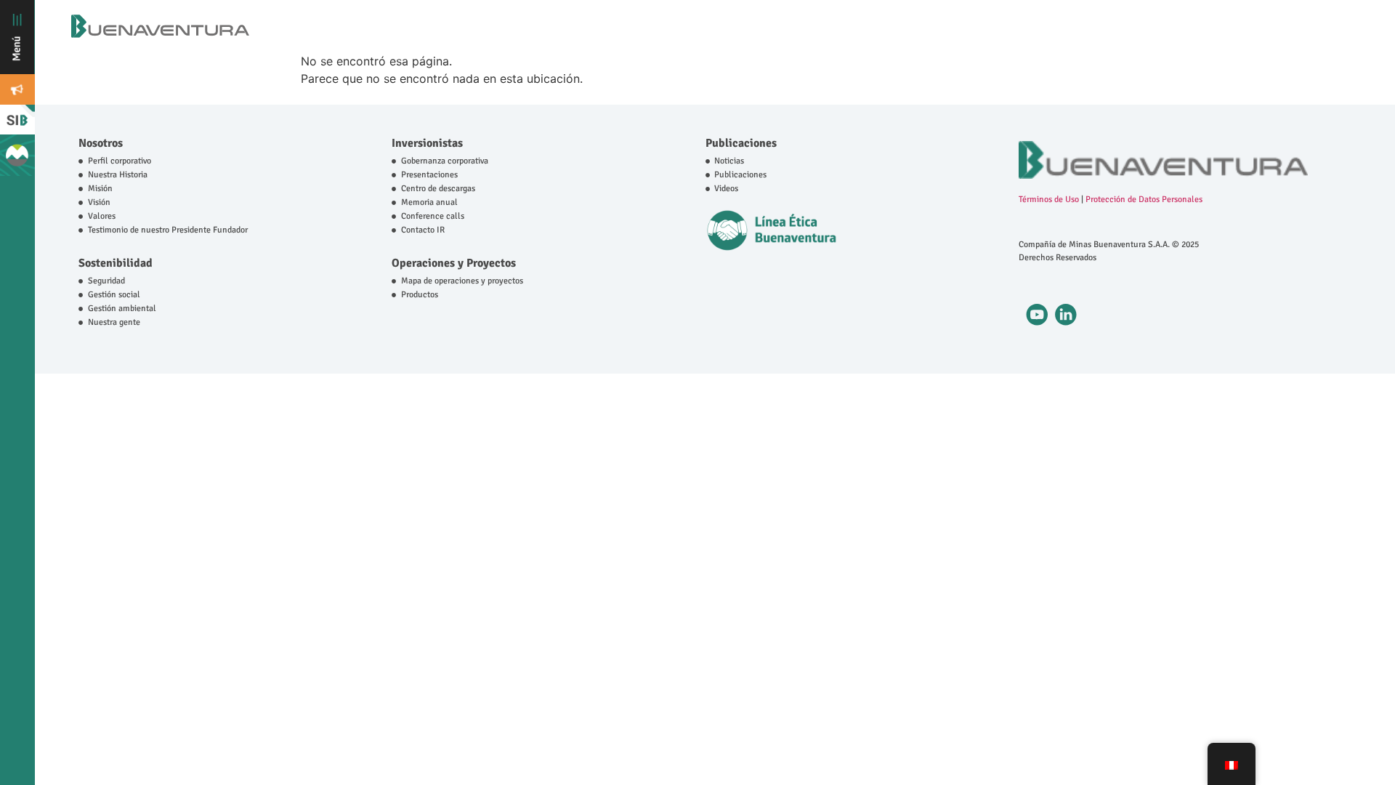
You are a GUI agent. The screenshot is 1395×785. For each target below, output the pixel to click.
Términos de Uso (1049, 199)
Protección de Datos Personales (1143, 199)
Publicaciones (741, 143)
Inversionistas (427, 143)
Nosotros (100, 143)
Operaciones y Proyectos (454, 263)
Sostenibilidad (115, 263)
